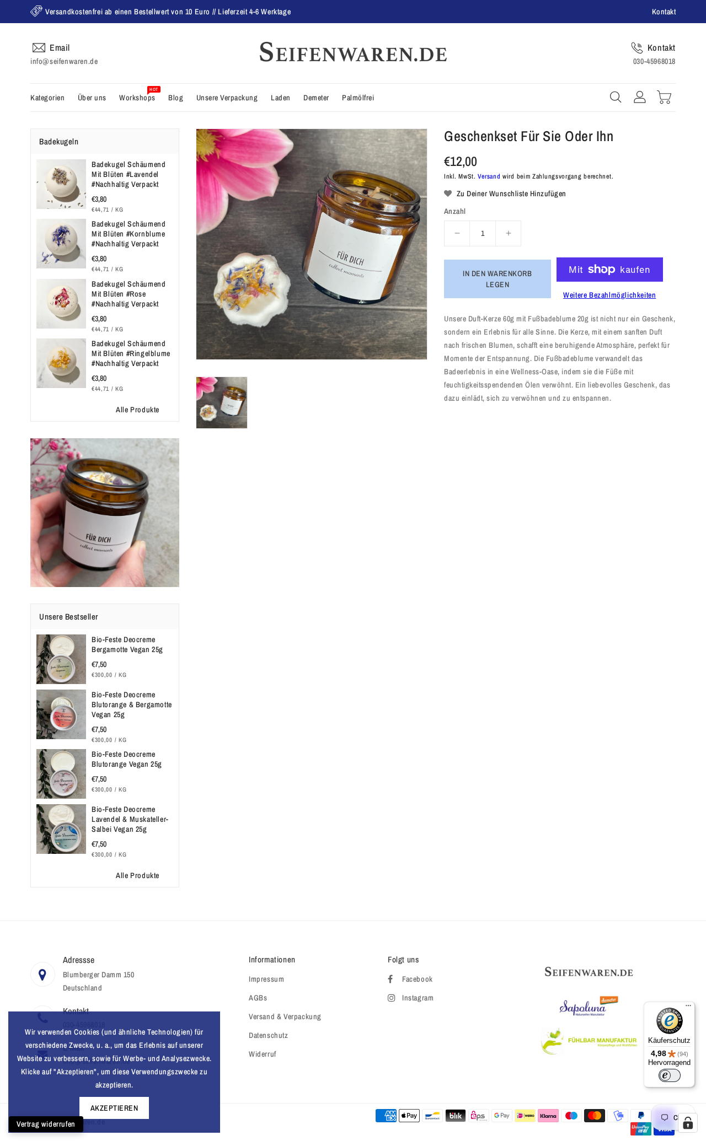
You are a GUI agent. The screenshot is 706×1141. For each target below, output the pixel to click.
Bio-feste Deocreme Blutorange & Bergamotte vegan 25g (132, 704)
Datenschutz (268, 1035)
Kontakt (664, 12)
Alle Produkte (137, 410)
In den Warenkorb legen (497, 278)
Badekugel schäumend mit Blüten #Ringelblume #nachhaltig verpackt (131, 353)
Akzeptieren (114, 1108)
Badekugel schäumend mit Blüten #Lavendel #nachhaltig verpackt (128, 174)
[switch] (670, 1075)
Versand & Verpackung (285, 1016)
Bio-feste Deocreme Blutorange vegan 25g (127, 759)
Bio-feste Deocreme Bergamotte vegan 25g (127, 644)
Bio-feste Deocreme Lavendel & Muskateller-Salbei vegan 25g (130, 819)
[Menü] (688, 1008)
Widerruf (262, 1054)
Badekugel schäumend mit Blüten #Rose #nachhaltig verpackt (128, 294)
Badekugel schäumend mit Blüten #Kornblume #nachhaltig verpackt (128, 234)
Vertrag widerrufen (46, 1124)
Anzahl (455, 211)
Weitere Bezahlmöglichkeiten (609, 295)
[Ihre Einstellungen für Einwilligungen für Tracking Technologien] (687, 1122)
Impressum (266, 979)
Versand (489, 176)
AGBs (258, 998)
